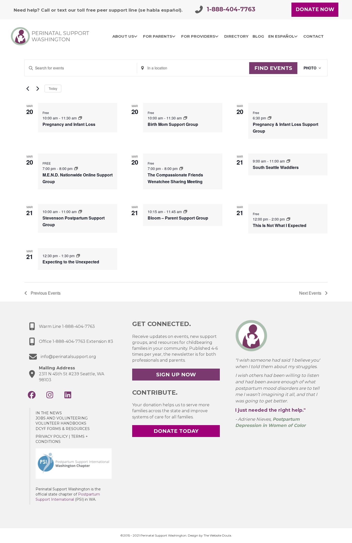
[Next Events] (38, 88)
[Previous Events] (27, 88)
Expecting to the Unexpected (71, 262)
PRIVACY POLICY (52, 436)
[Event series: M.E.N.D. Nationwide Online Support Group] (76, 168)
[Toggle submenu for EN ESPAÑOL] (296, 36)
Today (53, 88)
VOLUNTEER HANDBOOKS (61, 423)
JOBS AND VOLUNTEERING (62, 418)
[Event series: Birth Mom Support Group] (185, 117)
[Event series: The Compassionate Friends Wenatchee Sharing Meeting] (181, 168)
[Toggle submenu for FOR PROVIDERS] (216, 36)
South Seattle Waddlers (276, 167)
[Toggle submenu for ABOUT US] (135, 36)
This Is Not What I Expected (279, 225)
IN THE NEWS (49, 413)
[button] (31, 395)
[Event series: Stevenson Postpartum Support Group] (80, 211)
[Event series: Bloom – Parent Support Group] (185, 211)
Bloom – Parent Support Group (178, 218)
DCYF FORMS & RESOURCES (63, 428)
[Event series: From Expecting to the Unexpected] (78, 255)
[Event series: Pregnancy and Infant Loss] (80, 117)
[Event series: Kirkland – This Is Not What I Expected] (288, 219)
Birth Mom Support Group (173, 124)
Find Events (273, 68)
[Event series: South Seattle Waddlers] (288, 161)
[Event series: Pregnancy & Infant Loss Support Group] (269, 117)
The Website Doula (217, 535)
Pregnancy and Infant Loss (69, 124)
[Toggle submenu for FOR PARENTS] (173, 36)
